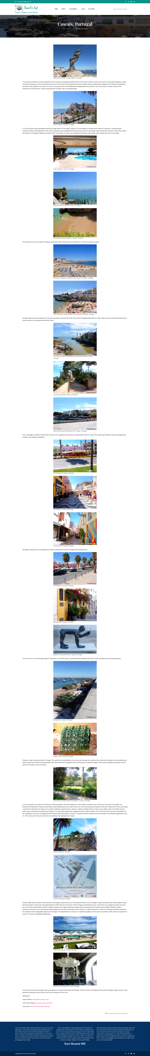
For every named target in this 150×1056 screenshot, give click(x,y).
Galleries (91, 9)
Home (56, 9)
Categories (73, 9)
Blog (83, 9)
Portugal (71, 29)
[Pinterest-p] (125, 1)
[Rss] (134, 1)
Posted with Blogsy (122, 1013)
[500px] (128, 1)
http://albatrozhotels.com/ (41, 999)
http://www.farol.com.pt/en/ (43, 1003)
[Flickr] (131, 1)
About (63, 9)
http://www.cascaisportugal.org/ (40, 1006)
